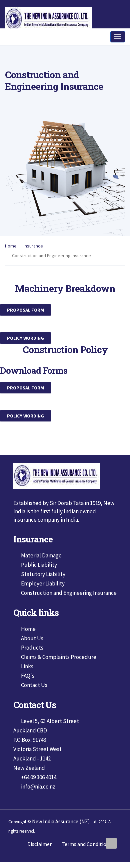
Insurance (33, 257)
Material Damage (41, 567)
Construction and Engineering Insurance (69, 604)
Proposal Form (25, 322)
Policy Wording (25, 350)
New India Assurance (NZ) (61, 833)
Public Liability (39, 576)
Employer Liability (43, 595)
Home (11, 257)
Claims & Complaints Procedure (58, 668)
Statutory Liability (43, 585)
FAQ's (27, 687)
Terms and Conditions (87, 855)
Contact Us (34, 696)
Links (27, 678)
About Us (32, 650)
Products (32, 659)
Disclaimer (39, 855)
